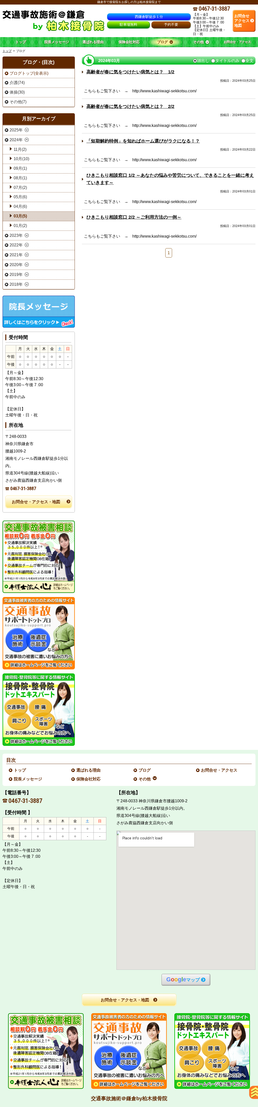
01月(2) (20, 225)
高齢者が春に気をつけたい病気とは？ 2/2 (130, 106)
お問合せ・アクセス (219, 770)
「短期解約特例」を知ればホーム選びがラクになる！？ (143, 141)
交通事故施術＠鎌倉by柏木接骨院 (129, 1098)
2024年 (16, 140)
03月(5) (20, 216)
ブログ (145, 770)
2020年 (16, 265)
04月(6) (20, 206)
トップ (20, 42)
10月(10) (21, 159)
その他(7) (18, 102)
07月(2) (20, 187)
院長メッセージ (28, 779)
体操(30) (17, 92)
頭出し (203, 61)
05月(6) (20, 197)
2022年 (16, 245)
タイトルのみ (227, 61)
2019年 (16, 274)
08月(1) (20, 178)
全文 (249, 61)
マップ (183, 979)
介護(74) (17, 82)
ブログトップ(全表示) (29, 73)
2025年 (16, 130)
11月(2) (20, 149)
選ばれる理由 (89, 770)
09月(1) (20, 168)
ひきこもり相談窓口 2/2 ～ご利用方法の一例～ (133, 217)
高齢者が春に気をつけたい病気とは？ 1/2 (130, 71)
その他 (145, 779)
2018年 (16, 284)
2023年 (16, 235)
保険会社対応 (89, 779)
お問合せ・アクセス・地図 (36, 502)
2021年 (16, 255)
